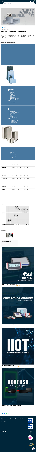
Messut (11, 426)
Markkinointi (11, 427)
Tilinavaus (20, 424)
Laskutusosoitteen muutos (22, 425)
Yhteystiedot (20, 421)
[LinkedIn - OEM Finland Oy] (1, 431)
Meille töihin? (12, 424)
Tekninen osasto (12, 428)
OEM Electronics (12, 422)
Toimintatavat (12, 423)
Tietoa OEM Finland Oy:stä (13, 420)
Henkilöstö (20, 422)
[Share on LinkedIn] (2, 27)
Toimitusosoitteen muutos (22, 426)
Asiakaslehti (11, 425)
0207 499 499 (4, 425)
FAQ (19, 423)
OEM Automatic (12, 421)
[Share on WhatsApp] (7, 27)
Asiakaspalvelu (21, 420)
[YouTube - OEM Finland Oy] (5, 431)
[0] (33, 1)
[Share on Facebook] (4, 27)
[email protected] (3, 427)
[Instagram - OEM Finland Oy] (3, 431)
